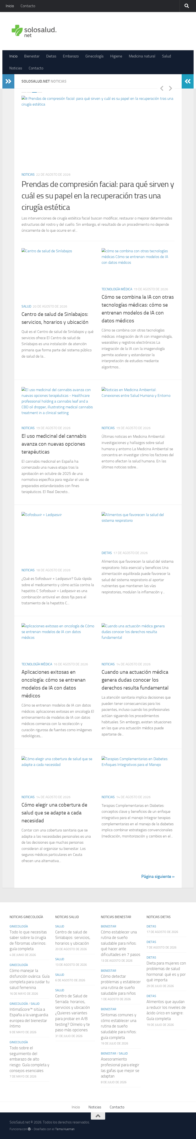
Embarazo (71, 56)
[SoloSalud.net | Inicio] (34, 31)
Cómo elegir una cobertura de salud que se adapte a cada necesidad (54, 802)
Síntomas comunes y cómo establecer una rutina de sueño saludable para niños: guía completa (119, 1015)
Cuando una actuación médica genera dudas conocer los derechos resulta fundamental (135, 669)
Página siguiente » (157, 865)
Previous (162, 88)
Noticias (15, 68)
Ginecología (94, 56)
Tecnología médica (117, 278)
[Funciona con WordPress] (29, 1118)
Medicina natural (142, 56)
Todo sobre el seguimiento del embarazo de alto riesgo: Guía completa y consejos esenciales (29, 1048)
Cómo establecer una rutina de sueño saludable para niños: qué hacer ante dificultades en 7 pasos (120, 932)
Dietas (51, 56)
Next (170, 88)
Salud (166, 56)
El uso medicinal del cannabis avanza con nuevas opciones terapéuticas (54, 433)
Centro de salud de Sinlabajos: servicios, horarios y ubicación (72, 927)
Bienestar (31, 56)
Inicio (10, 6)
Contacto (28, 6)
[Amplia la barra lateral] (8, 81)
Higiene (116, 56)
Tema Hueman (65, 1118)
